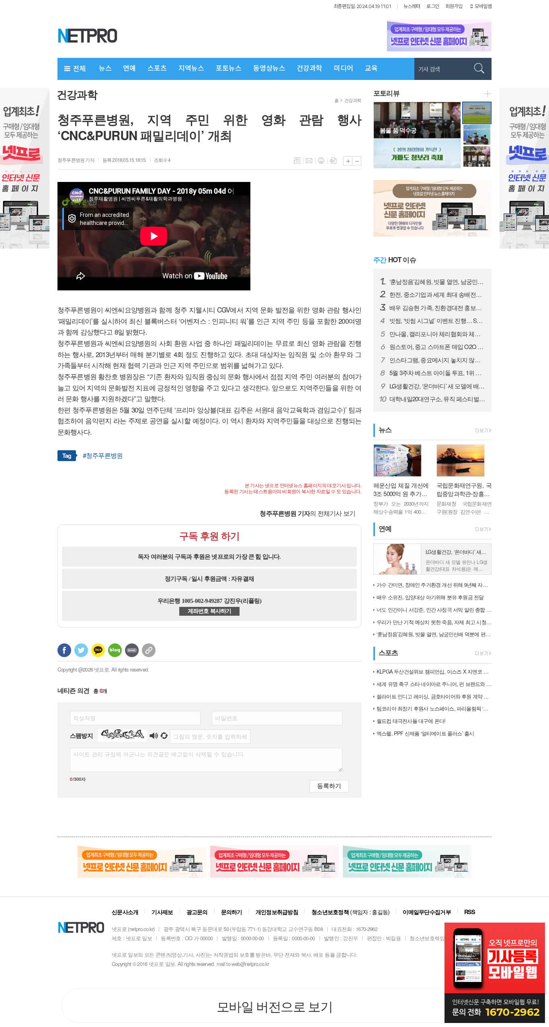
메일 (309, 161)
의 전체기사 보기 (307, 513)
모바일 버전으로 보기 (274, 1005)
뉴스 (105, 68)
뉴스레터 (412, 6)
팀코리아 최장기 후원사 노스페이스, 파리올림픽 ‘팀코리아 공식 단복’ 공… (434, 708)
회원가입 (453, 6)
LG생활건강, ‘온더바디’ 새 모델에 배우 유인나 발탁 (437, 386)
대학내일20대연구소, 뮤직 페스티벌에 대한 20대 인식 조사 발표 (437, 399)
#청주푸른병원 (103, 455)
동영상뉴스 (269, 68)
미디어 (343, 68)
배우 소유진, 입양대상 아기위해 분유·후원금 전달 (430, 597)
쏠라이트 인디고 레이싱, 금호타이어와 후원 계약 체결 (434, 696)
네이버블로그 (115, 650)
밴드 (132, 650)
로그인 (432, 6)
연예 (129, 68)
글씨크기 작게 (356, 160)
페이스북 (64, 650)
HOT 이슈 (394, 259)
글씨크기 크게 (347, 160)
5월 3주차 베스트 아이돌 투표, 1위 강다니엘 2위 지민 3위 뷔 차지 (437, 373)
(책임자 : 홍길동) (350, 911)
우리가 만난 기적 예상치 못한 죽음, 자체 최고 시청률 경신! (434, 622)
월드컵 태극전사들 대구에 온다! (411, 721)
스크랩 (333, 161)
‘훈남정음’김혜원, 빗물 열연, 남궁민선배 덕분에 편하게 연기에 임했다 (437, 282)
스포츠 (157, 68)
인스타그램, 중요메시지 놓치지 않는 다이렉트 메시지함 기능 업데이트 (437, 360)
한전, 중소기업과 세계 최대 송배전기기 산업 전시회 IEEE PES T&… (437, 294)
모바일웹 (483, 6)
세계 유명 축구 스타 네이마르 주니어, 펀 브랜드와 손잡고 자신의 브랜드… (434, 684)
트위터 (81, 650)
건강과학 (309, 68)
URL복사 (149, 650)
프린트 (321, 161)
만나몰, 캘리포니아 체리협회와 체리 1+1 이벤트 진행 (437, 334)
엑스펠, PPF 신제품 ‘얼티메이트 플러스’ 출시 (425, 733)
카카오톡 (98, 650)
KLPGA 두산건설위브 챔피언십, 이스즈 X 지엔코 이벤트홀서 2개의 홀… (434, 671)
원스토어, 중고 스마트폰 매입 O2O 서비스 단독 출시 (437, 347)
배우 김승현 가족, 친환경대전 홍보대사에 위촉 (437, 308)
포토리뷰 (386, 93)
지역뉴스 (191, 68)
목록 (297, 161)
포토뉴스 (229, 68)
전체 (78, 69)
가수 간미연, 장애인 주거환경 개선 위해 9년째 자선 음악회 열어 (434, 584)
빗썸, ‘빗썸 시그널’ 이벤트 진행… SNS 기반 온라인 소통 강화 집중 (437, 320)
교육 (371, 68)
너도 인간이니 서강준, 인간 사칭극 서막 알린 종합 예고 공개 (434, 609)
